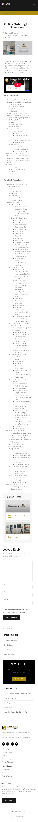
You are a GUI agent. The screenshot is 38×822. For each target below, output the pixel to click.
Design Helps (13, 537)
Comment (6, 560)
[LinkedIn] (7, 744)
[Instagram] (3, 744)
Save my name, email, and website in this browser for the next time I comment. (15, 611)
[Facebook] (12, 744)
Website (5, 599)
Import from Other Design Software (17, 516)
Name (5, 584)
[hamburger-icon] (34, 4)
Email (5, 592)
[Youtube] (16, 744)
